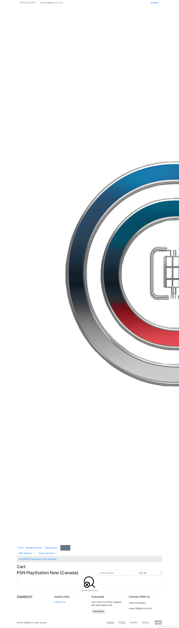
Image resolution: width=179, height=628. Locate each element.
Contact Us (59, 602)
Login (65, 547)
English (155, 2)
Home (21, 547)
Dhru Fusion (173, 627)
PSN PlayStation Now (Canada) (41, 559)
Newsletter (98, 611)
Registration (51, 547)
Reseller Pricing (34, 547)
